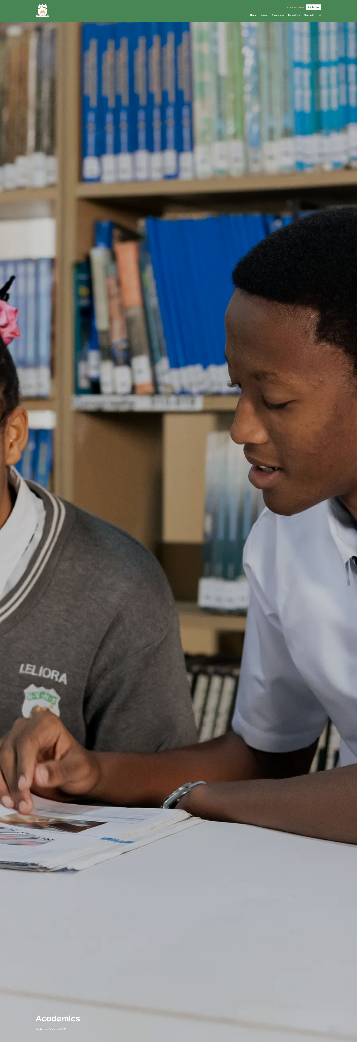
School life (294, 15)
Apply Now (314, 7)
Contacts (309, 15)
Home (253, 15)
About (264, 15)
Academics (278, 15)
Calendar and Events (295, 7)
